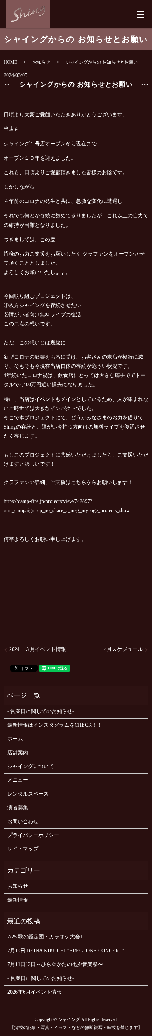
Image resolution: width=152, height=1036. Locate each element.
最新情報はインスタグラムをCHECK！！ (54, 725)
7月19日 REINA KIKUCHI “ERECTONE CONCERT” (65, 951)
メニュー (17, 780)
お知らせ (41, 62)
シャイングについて (30, 766)
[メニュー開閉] (140, 14)
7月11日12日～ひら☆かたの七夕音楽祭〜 (55, 964)
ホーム (15, 738)
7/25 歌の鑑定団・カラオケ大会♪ (45, 937)
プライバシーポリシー (33, 835)
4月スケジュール (123, 649)
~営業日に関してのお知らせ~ (41, 711)
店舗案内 (17, 752)
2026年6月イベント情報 (34, 992)
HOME (10, 62)
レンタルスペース (28, 794)
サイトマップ (22, 849)
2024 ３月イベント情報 (37, 649)
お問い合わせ (22, 821)
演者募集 (17, 807)
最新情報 (17, 900)
